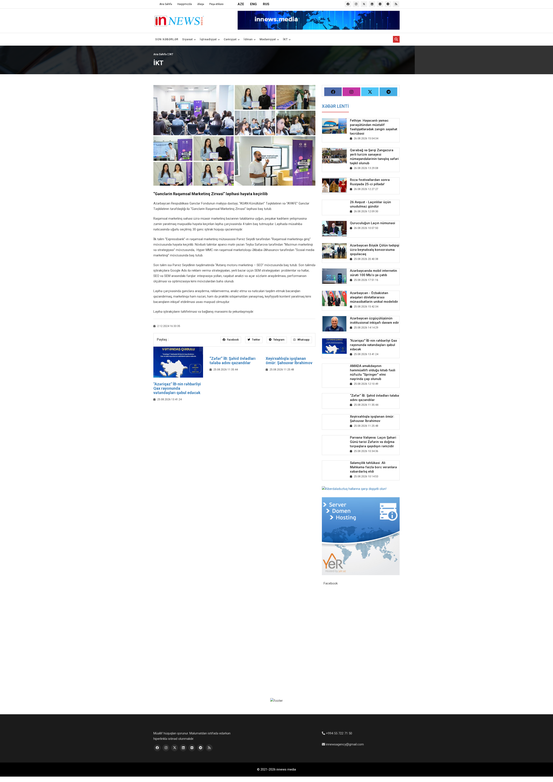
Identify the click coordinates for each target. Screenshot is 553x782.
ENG (253, 4)
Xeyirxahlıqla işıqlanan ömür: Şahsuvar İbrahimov (289, 360)
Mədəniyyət (268, 39)
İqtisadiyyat (209, 39)
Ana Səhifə (165, 4)
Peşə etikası (216, 4)
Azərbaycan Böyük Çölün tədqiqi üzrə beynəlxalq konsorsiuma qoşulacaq (374, 249)
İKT (286, 39)
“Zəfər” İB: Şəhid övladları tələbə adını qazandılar (233, 360)
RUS (266, 4)
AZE (241, 4)
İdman (249, 39)
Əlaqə (200, 4)
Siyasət (188, 39)
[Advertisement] (234, 436)
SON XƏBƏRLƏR (166, 39)
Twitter (255, 339)
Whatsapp (303, 339)
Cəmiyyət (231, 39)
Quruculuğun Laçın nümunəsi (372, 223)
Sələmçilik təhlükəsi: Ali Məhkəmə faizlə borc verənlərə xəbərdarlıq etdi (373, 467)
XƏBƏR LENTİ (335, 106)
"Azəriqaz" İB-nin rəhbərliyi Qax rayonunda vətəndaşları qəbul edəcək (177, 388)
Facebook (232, 339)
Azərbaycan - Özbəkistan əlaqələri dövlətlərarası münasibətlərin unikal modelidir (374, 297)
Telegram (278, 339)
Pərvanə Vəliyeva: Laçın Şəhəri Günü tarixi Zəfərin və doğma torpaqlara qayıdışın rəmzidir (373, 442)
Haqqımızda (184, 4)
